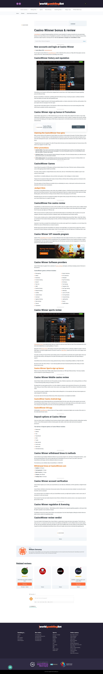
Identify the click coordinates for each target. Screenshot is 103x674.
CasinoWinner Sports (38, 344)
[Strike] (40, 602)
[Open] (84, 41)
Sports (41, 9)
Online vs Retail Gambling (75, 647)
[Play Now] (39, 127)
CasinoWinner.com (52, 52)
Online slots (72, 639)
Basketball (55, 637)
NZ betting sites (38, 639)
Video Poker (72, 641)
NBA (54, 646)
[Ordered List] (42, 602)
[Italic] (37, 602)
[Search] (86, 4)
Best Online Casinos (74, 634)
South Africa (20, 639)
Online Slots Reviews (74, 653)
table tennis (64, 350)
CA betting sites (38, 640)
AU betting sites (38, 637)
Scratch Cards (73, 649)
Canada (19, 634)
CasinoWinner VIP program (45, 237)
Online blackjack (73, 636)
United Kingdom (21, 640)
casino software (59, 266)
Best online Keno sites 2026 (76, 644)
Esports (54, 640)
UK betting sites (38, 634)
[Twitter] (20, 4)
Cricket (54, 639)
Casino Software (73, 650)
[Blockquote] (45, 602)
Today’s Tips (68, 9)
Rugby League (55, 649)
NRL (53, 647)
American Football (56, 634)
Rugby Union (55, 650)
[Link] (48, 602)
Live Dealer (72, 651)
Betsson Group (44, 348)
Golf (53, 643)
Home (17, 13)
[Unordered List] (43, 602)
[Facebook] (17, 4)
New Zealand (20, 637)
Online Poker (72, 646)
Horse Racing (48, 9)
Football (54, 641)
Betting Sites (33, 9)
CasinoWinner (37, 34)
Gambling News (58, 9)
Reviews (22, 13)
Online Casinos (23, 9)
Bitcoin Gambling (73, 640)
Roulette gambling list (74, 643)
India (18, 636)
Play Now (24, 584)
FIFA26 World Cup (77, 9)
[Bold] (35, 602)
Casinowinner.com (48, 50)
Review (78, 127)
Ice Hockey (55, 644)
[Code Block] (47, 602)
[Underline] (38, 602)
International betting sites (40, 636)
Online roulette (73, 637)
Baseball (54, 636)
